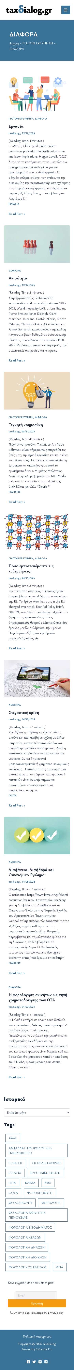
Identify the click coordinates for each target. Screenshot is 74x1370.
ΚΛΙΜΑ (30, 1183)
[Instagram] (40, 1362)
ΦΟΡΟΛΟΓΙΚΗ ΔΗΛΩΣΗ (27, 1247)
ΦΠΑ (59, 1267)
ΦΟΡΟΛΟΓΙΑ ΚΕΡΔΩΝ (25, 1237)
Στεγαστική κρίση (24, 712)
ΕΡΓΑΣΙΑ (14, 204)
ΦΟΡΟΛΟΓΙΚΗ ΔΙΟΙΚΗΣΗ (28, 1257)
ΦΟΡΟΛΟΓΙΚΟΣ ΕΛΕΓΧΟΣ (28, 1267)
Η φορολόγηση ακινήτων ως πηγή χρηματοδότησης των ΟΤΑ (38, 997)
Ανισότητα (18, 278)
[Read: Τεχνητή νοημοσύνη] (37, 390)
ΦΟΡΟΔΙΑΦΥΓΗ (20, 1202)
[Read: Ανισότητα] (37, 243)
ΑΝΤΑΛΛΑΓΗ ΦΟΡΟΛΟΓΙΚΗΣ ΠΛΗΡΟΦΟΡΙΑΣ (30, 1150)
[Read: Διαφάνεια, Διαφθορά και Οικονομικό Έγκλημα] (37, 835)
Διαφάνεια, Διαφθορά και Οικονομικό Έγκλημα (31, 872)
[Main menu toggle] (65, 10)
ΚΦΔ (48, 1183)
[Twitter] (34, 1362)
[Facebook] (28, 1362)
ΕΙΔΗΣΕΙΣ (15, 492)
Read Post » (17, 213)
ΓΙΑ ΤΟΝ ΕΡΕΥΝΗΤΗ (21, 118)
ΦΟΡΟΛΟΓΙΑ (51, 1202)
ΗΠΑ (12, 1183)
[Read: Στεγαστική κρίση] (37, 678)
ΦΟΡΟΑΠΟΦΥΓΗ (39, 1193)
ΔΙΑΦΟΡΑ (41, 118)
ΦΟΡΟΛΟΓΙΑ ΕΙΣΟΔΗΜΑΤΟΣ (30, 1227)
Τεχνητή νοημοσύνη (26, 424)
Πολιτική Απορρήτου (37, 1336)
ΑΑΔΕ (13, 1138)
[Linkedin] (46, 1362)
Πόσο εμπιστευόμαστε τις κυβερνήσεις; (31, 568)
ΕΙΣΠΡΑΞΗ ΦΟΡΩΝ (46, 1163)
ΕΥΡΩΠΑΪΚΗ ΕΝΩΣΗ (45, 1173)
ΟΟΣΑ (13, 795)
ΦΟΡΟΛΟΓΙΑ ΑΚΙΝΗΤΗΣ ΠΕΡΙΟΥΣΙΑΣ (27, 1215)
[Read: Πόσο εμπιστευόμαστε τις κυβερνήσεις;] (37, 531)
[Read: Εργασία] (37, 92)
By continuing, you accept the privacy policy (38, 1312)
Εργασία (16, 126)
